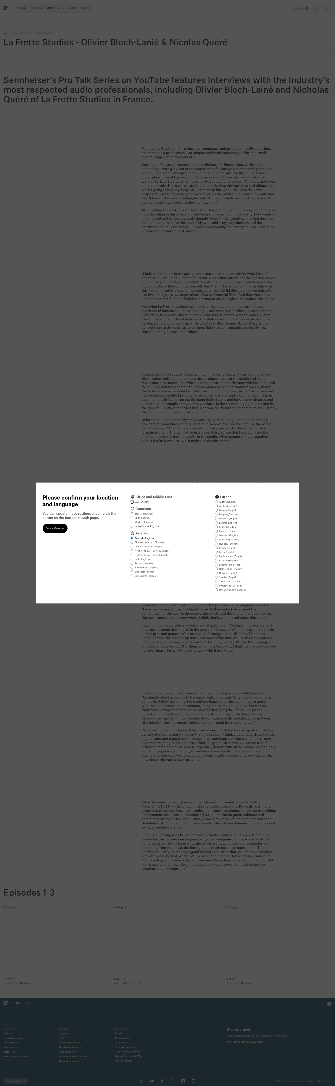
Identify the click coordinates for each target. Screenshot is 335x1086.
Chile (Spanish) (142, 518)
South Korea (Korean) (146, 576)
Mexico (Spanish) (144, 522)
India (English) (142, 559)
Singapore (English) (145, 572)
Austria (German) (228, 506)
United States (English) (147, 526)
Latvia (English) (227, 552)
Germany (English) (229, 535)
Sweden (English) (228, 577)
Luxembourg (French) (230, 565)
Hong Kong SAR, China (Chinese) (152, 551)
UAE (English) (142, 502)
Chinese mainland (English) (149, 547)
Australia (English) (144, 538)
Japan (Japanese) (144, 563)
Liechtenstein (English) (231, 556)
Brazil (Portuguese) (144, 514)
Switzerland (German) (230, 586)
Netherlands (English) (230, 569)
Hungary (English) (228, 544)
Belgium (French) (228, 514)
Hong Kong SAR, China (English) (151, 555)
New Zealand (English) (146, 568)
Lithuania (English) (229, 561)
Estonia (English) (228, 523)
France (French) (227, 531)
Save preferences (55, 528)
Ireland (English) (227, 548)
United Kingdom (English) (232, 590)
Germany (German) (229, 540)
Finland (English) (228, 527)
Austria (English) (227, 502)
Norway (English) (228, 573)
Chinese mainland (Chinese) (149, 542)
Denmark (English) (228, 519)
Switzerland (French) (230, 582)
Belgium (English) (228, 510)
